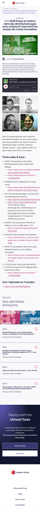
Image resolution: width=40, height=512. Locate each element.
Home (7, 8)
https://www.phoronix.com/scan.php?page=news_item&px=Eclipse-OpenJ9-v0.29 (23, 240)
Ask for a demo (20, 446)
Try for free (20, 453)
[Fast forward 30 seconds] (18, 87)
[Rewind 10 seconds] (11, 87)
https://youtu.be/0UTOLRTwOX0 (21, 202)
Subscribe (27, 90)
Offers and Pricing (20, 488)
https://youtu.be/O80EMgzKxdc (17, 286)
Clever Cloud (20, 499)
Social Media (20, 505)
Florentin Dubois (18, 59)
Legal (20, 494)
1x (14, 87)
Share (34, 90)
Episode (13, 8)
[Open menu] (3, 3)
